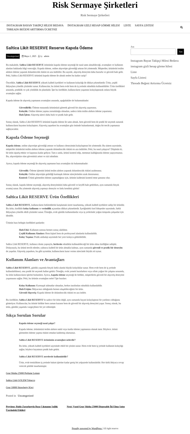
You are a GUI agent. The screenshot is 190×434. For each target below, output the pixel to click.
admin (46, 56)
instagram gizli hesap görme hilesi (94, 25)
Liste (127, 25)
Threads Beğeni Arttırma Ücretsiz (32, 29)
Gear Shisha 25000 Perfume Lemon (23, 373)
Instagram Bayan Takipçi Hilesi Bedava (35, 25)
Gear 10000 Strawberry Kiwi (19, 387)
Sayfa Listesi (144, 25)
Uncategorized (13, 56)
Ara (132, 46)
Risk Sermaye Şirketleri (95, 5)
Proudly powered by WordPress (87, 428)
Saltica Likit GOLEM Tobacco (20, 380)
